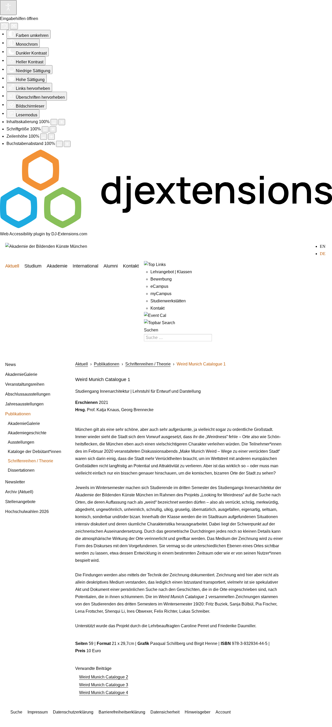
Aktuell (12, 266)
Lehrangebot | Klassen (171, 272)
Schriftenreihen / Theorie (30, 461)
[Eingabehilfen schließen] (14, 26)
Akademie (57, 266)
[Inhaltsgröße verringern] (54, 122)
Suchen (151, 330)
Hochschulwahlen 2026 (27, 511)
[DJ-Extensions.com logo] (166, 226)
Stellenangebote (20, 501)
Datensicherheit (164, 712)
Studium (33, 266)
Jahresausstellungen (24, 404)
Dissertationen (21, 470)
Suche (16, 712)
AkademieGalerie (21, 374)
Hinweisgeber (197, 712)
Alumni (110, 266)
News (10, 364)
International (85, 266)
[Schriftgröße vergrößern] (53, 129)
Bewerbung (161, 279)
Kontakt (131, 266)
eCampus (159, 286)
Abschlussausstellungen (27, 394)
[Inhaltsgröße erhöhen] (61, 122)
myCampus (160, 293)
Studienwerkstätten (168, 301)
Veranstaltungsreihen (24, 384)
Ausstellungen (21, 442)
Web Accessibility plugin (22, 234)
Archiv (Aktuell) (19, 492)
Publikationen (18, 414)
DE (323, 253)
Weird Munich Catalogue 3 (103, 685)
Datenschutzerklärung (73, 712)
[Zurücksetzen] (4, 26)
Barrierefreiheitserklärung (122, 712)
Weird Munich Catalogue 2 (103, 677)
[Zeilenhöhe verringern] (43, 137)
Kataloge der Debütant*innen (34, 451)
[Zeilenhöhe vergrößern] (51, 137)
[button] (63, 371)
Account (223, 712)
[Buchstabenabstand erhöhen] (67, 144)
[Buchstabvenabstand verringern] (59, 144)
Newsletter (15, 482)
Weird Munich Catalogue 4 (103, 692)
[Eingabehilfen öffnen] (8, 7)
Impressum (37, 712)
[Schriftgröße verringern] (45, 129)
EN (323, 246)
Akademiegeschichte (27, 433)
